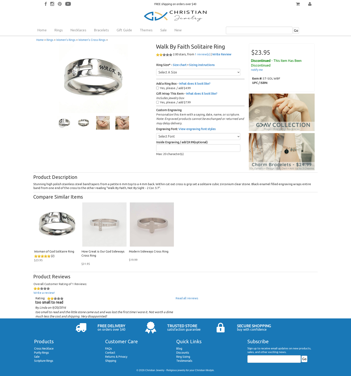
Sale (163, 30)
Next (124, 125)
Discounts (182, 352)
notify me (257, 69)
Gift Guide (124, 30)
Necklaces (78, 30)
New (178, 30)
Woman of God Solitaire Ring (54, 251)
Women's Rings (66, 40)
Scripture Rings (43, 360)
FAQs (108, 348)
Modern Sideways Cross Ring (148, 251)
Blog (179, 348)
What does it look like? (194, 83)
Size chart (180, 65)
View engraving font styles (197, 129)
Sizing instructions (202, 65)
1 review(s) (202, 54)
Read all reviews (187, 298)
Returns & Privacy (116, 356)
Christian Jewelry (154, 370)
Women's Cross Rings (92, 40)
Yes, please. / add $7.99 (175, 102)
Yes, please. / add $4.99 (175, 88)
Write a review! (44, 292)
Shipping (110, 360)
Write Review (221, 54)
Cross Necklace (44, 348)
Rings (58, 30)
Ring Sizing (183, 356)
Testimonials (184, 360)
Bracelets (101, 30)
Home (42, 30)
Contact (110, 352)
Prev (62, 125)
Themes (146, 30)
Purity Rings (41, 352)
